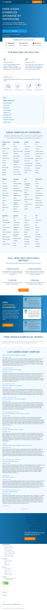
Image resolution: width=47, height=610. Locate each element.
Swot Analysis (16, 222)
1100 (39, 341)
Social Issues (27, 168)
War (3, 505)
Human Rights (5, 383)
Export (14, 245)
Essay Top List (8, 561)
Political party (38, 200)
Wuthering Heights (17, 183)
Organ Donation (5, 158)
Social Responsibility (29, 158)
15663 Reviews (11, 45)
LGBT (25, 172)
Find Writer (23, 290)
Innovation (15, 148)
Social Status (27, 156)
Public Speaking (39, 195)
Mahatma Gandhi (39, 205)
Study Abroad (5, 220)
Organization (16, 224)
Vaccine (4, 150)
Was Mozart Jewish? (8, 477)
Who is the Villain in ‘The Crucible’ (12, 385)
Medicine (4, 170)
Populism (37, 197)
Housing (37, 227)
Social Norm (27, 160)
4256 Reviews (25, 45)
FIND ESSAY (14, 31)
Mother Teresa (5, 195)
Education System (6, 239)
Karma (3, 197)
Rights (25, 192)
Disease (4, 174)
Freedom (37, 229)
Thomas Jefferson (39, 188)
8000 (5, 341)
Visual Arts (26, 220)
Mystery (15, 208)
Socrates (15, 193)
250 (30, 343)
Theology (4, 183)
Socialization (27, 151)
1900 (2, 341)
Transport (26, 148)
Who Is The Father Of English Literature (14, 355)
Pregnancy (4, 155)
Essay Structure (6, 105)
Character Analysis (6, 397)
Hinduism (4, 205)
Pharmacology (38, 165)
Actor (25, 246)
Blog (6, 563)
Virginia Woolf (16, 188)
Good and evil (5, 207)
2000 (10, 343)
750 (9, 341)
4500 (17, 341)
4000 (2, 343)
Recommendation (6, 227)
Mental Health (5, 167)
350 (41, 341)
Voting (36, 186)
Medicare (4, 172)
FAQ (6, 571)
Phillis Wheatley (16, 200)
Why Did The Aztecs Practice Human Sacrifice (15, 413)
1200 (36, 341)
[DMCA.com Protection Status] (5, 582)
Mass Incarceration (28, 199)
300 (28, 343)
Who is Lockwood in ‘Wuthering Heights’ (14, 399)
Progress (4, 229)
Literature (11, 368)
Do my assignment (9, 550)
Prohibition (26, 194)
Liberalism (37, 207)
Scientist (37, 148)
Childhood (37, 246)
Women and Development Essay (12, 369)
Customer (15, 240)
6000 (13, 341)
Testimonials (7, 570)
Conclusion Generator (19, 89)
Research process (7, 122)
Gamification (16, 169)
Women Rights (12, 383)
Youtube (15, 164)
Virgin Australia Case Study (10, 461)
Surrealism (26, 224)
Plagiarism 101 (6, 112)
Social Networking (28, 163)
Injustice (26, 208)
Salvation (4, 190)
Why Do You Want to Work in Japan (12, 429)
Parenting (37, 244)
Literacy (4, 234)
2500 (7, 343)
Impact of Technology (18, 151)
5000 (43, 341)
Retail (14, 243)
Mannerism (26, 239)
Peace (36, 222)
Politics (37, 183)
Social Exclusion (28, 170)
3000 (5, 343)
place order (8, 325)
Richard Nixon (38, 193)
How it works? (8, 568)
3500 (22, 341)
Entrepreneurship (17, 238)
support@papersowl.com (10, 578)
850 (7, 341)
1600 (29, 341)
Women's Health (6, 148)
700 (21, 343)
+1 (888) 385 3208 (9, 579)
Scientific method (39, 151)
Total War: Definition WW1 (10, 491)
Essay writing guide (7, 103)
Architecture (27, 244)
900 (17, 343)
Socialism (37, 190)
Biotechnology (16, 156)
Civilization (7, 427)
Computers (15, 153)
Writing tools (8, 77)
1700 (27, 341)
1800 (24, 341)
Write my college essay (10, 553)
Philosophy (37, 163)
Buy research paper (9, 556)
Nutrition (4, 162)
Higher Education (6, 236)
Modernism (15, 211)
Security (26, 189)
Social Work (27, 153)
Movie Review (27, 236)
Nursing (4, 165)
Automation (15, 158)
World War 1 (6, 505)
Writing (3, 241)
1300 (34, 341)
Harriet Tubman (14, 459)
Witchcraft (15, 186)
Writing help (29, 62)
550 (15, 341)
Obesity (4, 160)
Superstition (5, 186)
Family (36, 232)
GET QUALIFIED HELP (30, 538)
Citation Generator (38, 89)
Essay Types (8, 62)
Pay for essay (8, 549)
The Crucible (13, 397)
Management (16, 232)
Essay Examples (8, 560)
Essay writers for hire (9, 554)
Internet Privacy (16, 167)
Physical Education (6, 232)
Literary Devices (5, 368)
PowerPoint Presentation (8, 119)
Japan (3, 443)
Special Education (6, 222)
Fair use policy (21, 608)
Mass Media (16, 227)
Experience (37, 234)
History (36, 170)
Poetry (14, 197)
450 (20, 341)
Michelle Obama (39, 202)
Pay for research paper (10, 551)
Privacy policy (5, 608)
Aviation (8, 475)
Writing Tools (7, 564)
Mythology (15, 206)
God (3, 209)
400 (27, 343)
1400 (32, 341)
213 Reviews (39, 45)
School (3, 224)
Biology (37, 172)
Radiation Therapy (39, 153)
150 (34, 343)
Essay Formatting (7, 110)
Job (36, 224)
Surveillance (27, 187)
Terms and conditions (13, 608)
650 (11, 341)
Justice (25, 206)
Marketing (15, 229)
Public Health (5, 153)
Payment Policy (8, 572)
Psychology (38, 156)
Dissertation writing (7, 117)
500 (25, 343)
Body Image (27, 241)
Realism (26, 232)
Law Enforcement (28, 204)
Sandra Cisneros (17, 195)
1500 (12, 343)
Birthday (37, 239)
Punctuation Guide (7, 114)
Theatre (26, 222)
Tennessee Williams (17, 190)
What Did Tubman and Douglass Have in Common (17, 445)
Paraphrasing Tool (29, 89)
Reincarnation (5, 193)
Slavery (19, 459)
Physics (37, 160)
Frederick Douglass (6, 459)
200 (32, 343)
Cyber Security (16, 171)
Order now (37, 2)
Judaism (4, 200)
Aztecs (3, 427)
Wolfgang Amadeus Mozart (14, 490)
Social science (38, 146)
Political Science (39, 158)
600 (23, 343)
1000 (15, 343)
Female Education (6, 244)
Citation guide (6, 107)
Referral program (8, 574)
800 (19, 343)
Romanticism (27, 227)
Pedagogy (37, 168)
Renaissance (27, 229)
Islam (3, 202)
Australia (4, 475)
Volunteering (27, 146)
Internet (15, 146)
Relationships (38, 220)
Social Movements (28, 165)
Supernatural (5, 188)
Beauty (36, 241)
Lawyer (26, 201)
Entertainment (38, 236)
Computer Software (17, 174)
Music (25, 234)
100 (36, 343)
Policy (25, 197)
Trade (14, 220)
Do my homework (8, 546)
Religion (7, 490)
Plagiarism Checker (8, 89)
